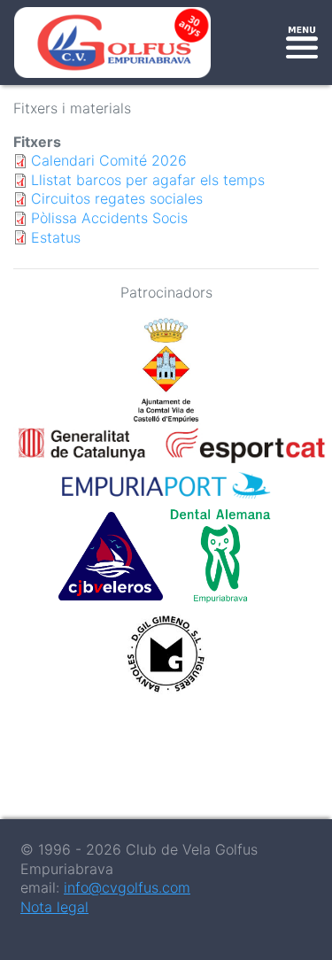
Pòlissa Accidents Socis (109, 218)
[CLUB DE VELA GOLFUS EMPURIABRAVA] (116, 42)
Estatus (56, 237)
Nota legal (54, 907)
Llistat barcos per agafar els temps (148, 180)
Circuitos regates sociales (117, 198)
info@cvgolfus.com (127, 887)
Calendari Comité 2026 (109, 160)
